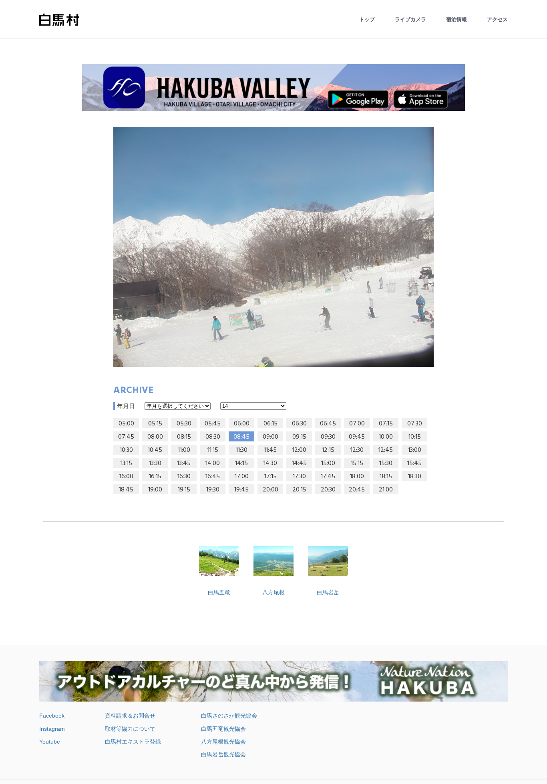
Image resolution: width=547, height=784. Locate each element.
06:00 (241, 424)
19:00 (155, 490)
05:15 (155, 424)
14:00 (212, 463)
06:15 (270, 424)
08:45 (241, 437)
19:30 (212, 490)
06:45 (328, 424)
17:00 (242, 476)
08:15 (184, 437)
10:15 (414, 437)
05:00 (126, 424)
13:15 (126, 463)
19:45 (241, 490)
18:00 (357, 476)
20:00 (270, 490)
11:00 (184, 450)
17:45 (328, 476)
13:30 (155, 463)
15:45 (414, 463)
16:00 (126, 476)
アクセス (497, 19)
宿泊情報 (456, 19)
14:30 (270, 463)
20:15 (299, 490)
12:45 (385, 450)
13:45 (184, 463)
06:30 (299, 424)
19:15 (184, 490)
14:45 (299, 463)
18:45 (126, 490)
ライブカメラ (410, 19)
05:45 (213, 424)
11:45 (270, 450)
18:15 (386, 476)
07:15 (386, 424)
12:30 (357, 450)
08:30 (212, 437)
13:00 (414, 450)
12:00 (299, 450)
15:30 (385, 463)
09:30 (328, 437)
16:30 (184, 476)
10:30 (126, 450)
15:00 (328, 463)
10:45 (155, 450)
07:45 (126, 437)
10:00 (386, 437)
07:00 (357, 424)
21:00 (386, 490)
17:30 (299, 476)
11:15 (212, 450)
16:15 (155, 476)
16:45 (212, 476)
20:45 (357, 490)
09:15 (299, 437)
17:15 (270, 476)
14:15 (241, 463)
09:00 (270, 437)
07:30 (414, 424)
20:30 (328, 490)
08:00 (155, 437)
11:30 (241, 450)
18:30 (414, 476)
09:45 (357, 437)
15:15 (357, 463)
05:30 (184, 424)
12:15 (328, 450)
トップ (367, 19)
